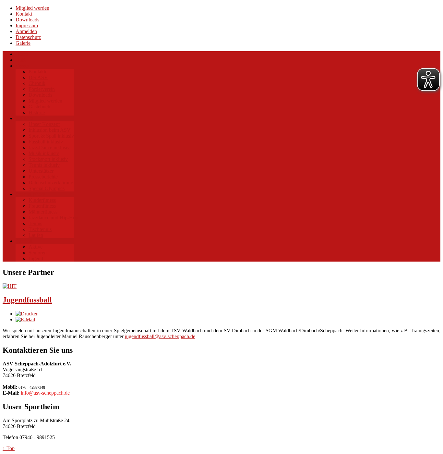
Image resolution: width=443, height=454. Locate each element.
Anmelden (26, 31)
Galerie (23, 43)
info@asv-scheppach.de (45, 393)
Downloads (27, 19)
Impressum (27, 25)
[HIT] (10, 286)
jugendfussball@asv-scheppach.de (160, 336)
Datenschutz (28, 37)
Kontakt (24, 14)
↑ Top (9, 448)
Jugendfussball (27, 300)
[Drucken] (27, 313)
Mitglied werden (32, 8)
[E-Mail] (25, 319)
